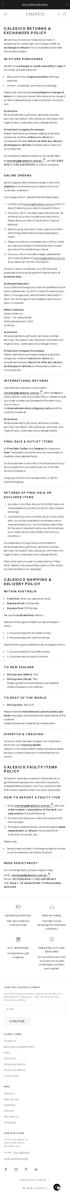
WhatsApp (10, 1122)
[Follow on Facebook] (6, 1169)
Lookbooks (9, 1105)
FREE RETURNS (51, 915)
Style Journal (11, 1099)
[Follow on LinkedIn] (36, 1169)
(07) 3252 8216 (21, 1152)
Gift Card (9, 1110)
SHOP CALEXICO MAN (16, 1158)
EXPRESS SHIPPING (18, 915)
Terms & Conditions (14, 1070)
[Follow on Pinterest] (26, 1169)
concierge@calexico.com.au (38, 204)
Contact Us (10, 1041)
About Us (9, 1093)
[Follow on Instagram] (16, 1169)
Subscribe (17, 1021)
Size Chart (10, 1058)
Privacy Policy (11, 1075)
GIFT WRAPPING (18, 947)
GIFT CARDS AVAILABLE (35, 4)
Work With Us (11, 1116)
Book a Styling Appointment (19, 1046)
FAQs (7, 1052)
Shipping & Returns (15, 1064)
